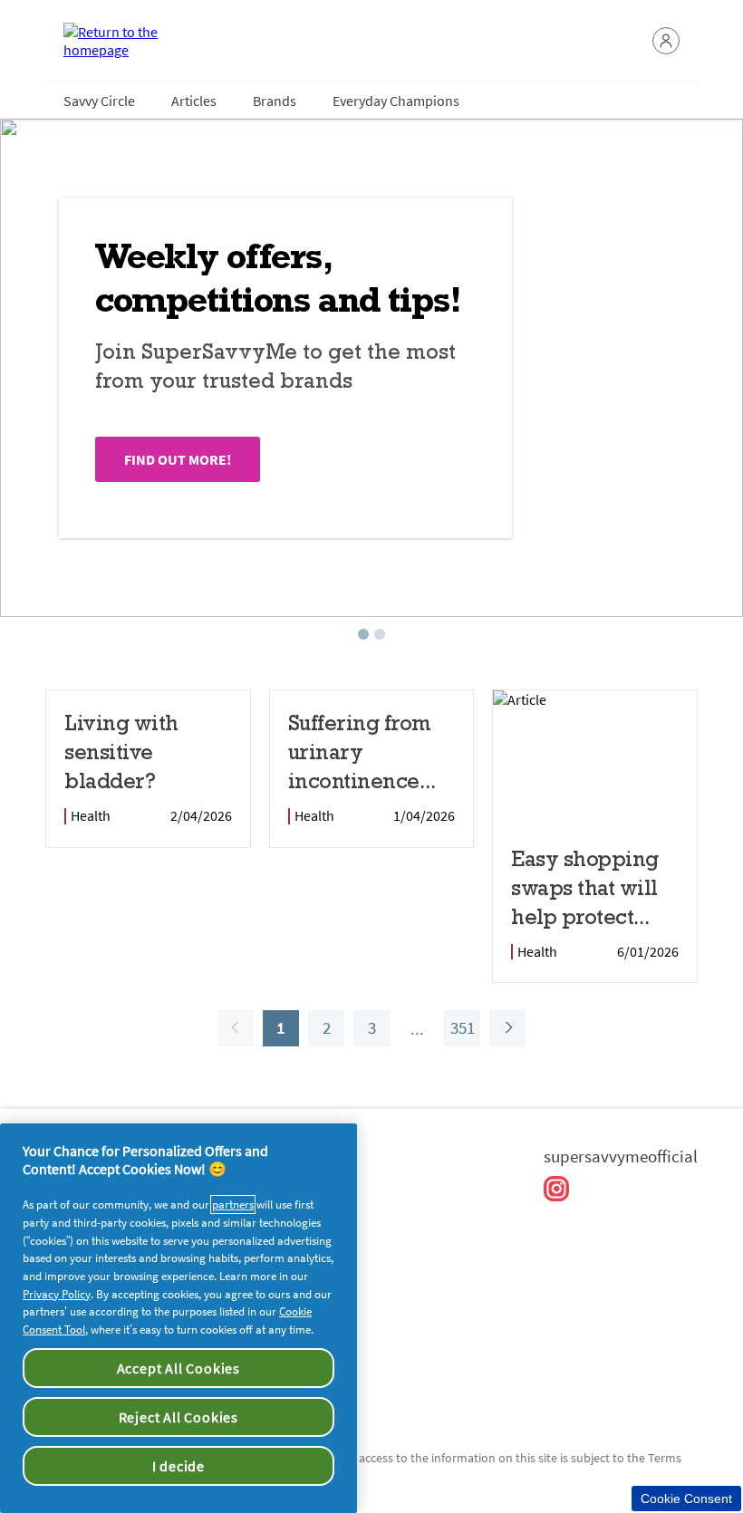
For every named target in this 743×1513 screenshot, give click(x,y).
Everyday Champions (396, 101)
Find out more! (177, 459)
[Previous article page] (235, 1028)
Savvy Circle (99, 101)
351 (459, 1031)
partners (233, 1204)
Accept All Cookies (178, 1368)
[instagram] (556, 1188)
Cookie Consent (686, 1498)
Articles (194, 101)
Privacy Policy (57, 1294)
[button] (666, 40)
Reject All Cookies (178, 1417)
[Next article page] (507, 1028)
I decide (178, 1466)
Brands (274, 101)
